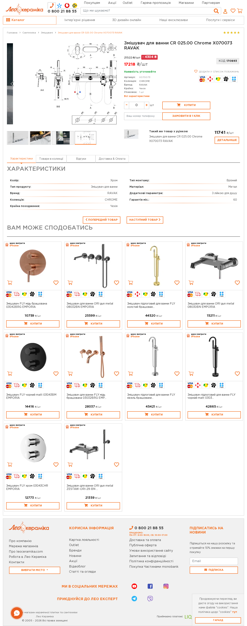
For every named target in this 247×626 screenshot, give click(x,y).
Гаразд (218, 620)
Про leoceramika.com (26, 551)
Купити (189, 105)
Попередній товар (102, 220)
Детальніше (227, 140)
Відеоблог (77, 566)
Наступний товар (144, 220)
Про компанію (20, 541)
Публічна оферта (142, 545)
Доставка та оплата (145, 540)
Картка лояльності (84, 540)
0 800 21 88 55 (62, 11)
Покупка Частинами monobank (153, 566)
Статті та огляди (82, 571)
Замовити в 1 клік (186, 116)
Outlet (74, 545)
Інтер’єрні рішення (79, 20)
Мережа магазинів (23, 546)
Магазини (186, 3)
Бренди (75, 550)
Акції (112, 3)
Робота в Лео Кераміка (27, 557)
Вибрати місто (33, 570)
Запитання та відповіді (147, 556)
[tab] (52, 5)
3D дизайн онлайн (126, 20)
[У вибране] (55, 282)
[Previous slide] (12, 84)
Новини (75, 556)
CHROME (144, 81)
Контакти (16, 562)
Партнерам (211, 3)
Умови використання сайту (151, 550)
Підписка (216, 570)
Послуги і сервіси (220, 20)
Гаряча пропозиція (156, 3)
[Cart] (9, 282)
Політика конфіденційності (151, 561)
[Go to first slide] (115, 84)
